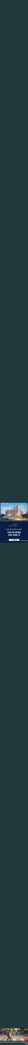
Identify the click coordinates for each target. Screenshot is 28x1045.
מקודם (26, 1040)
